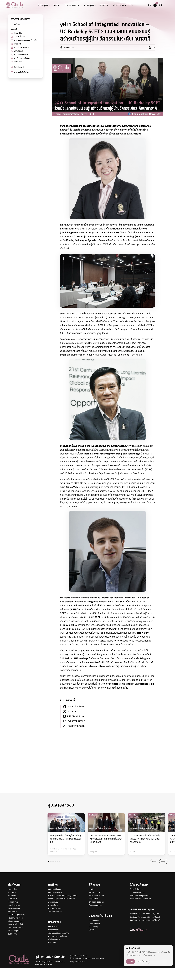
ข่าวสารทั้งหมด (19, 37)
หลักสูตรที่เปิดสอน (54, 889)
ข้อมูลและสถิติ (13, 902)
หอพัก (91, 889)
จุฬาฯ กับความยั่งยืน (15, 918)
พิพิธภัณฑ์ (52, 942)
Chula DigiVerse (136, 889)
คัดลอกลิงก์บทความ (76, 725)
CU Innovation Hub (137, 892)
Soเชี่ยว (92, 930)
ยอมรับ (130, 961)
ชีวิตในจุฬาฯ (89, 5)
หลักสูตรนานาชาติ (55, 892)
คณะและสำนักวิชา (54, 908)
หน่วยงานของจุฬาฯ (15, 921)
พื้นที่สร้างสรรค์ (54, 939)
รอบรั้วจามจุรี (94, 926)
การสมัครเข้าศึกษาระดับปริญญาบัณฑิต (62, 895)
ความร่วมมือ (18, 51)
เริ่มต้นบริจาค (12, 934)
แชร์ (153, 47)
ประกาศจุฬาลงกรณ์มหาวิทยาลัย (25, 40)
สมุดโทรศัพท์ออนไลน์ (15, 924)
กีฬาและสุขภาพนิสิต (96, 895)
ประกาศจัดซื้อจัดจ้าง (21, 72)
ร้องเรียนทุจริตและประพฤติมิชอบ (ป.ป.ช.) (145, 917)
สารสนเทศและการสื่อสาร (57, 936)
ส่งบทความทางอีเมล (76, 721)
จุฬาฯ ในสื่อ (18, 62)
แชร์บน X (72, 711)
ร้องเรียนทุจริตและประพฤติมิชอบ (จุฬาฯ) (144, 914)
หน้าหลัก (17, 24)
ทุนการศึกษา (53, 905)
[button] (48, 861)
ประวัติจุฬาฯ (12, 892)
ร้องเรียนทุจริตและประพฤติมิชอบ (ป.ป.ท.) (145, 920)
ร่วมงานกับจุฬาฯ (14, 931)
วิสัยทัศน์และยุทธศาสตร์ (16, 915)
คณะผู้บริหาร (12, 911)
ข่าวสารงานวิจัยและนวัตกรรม (140, 899)
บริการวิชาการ (53, 926)
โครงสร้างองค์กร (14, 905)
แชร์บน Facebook (76, 706)
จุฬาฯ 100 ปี (12, 899)
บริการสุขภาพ (53, 930)
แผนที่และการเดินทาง (15, 927)
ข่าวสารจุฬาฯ (94, 920)
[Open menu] (166, 5)
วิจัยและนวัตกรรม (72, 5)
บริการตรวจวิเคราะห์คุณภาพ (58, 933)
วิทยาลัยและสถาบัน (55, 911)
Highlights (18, 33)
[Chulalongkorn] (14, 5)
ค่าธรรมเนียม (53, 902)
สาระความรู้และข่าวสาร (122, 5)
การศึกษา (56, 5)
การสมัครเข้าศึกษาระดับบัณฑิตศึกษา (61, 899)
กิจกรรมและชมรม (95, 905)
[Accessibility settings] (149, 5)
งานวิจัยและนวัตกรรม (21, 47)
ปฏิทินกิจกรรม (19, 67)
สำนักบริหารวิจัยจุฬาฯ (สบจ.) (140, 895)
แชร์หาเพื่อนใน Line (75, 716)
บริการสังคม (104, 5)
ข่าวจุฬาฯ (17, 44)
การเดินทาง (93, 899)
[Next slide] (163, 861)
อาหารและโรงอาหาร (96, 902)
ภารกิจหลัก (12, 895)
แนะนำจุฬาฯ (12, 889)
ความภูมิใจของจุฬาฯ (21, 54)
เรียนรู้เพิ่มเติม (143, 961)
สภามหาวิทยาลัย (14, 908)
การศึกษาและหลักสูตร (22, 58)
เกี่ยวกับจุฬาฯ (42, 5)
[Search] (160, 5)
